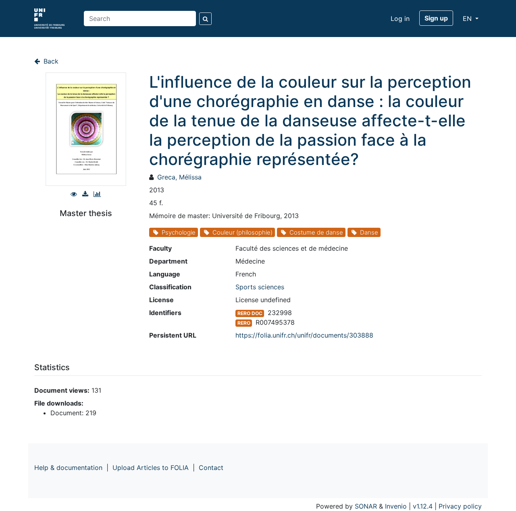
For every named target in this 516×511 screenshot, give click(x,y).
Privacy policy (460, 506)
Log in (400, 18)
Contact (211, 468)
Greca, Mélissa (179, 177)
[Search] (205, 18)
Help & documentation (68, 468)
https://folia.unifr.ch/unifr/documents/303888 (304, 335)
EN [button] (468, 18)
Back (50, 61)
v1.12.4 (423, 506)
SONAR (366, 506)
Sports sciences (259, 287)
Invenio (396, 506)
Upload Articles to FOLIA (150, 468)
